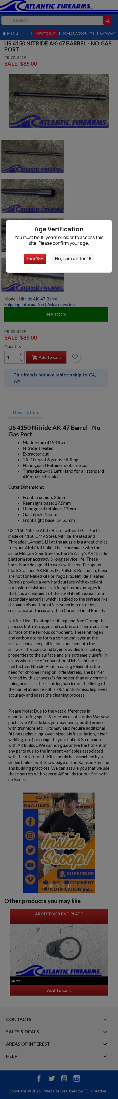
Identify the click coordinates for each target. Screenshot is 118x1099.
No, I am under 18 (73, 259)
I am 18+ (35, 259)
